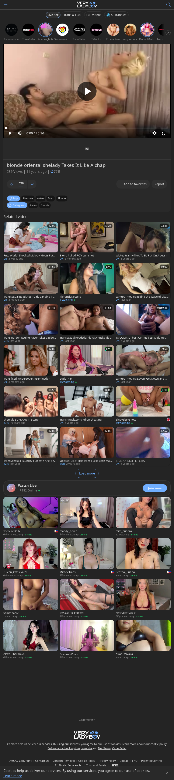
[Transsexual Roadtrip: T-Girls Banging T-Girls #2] (31, 282)
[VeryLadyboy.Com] (87, 4)
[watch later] (8, 227)
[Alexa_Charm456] (30, 640)
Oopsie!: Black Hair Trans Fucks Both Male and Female (86, 460)
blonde (62, 198)
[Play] (87, 91)
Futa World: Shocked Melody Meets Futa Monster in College (29, 255)
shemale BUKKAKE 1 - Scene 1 (22, 419)
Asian (33, 205)
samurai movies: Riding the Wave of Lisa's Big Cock (142, 296)
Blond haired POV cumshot (77, 255)
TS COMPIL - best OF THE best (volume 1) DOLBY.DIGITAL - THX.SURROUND (141, 337)
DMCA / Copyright (20, 761)
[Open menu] (5, 4)
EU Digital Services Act (69, 765)
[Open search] (168, 4)
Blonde (45, 205)
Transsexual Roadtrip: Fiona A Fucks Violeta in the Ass (86, 337)
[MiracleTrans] (87, 558)
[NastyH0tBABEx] (143, 599)
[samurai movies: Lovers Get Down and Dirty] (143, 364)
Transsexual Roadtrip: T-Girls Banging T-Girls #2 (30, 296)
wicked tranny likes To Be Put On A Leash (141, 255)
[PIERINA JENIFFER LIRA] (143, 446)
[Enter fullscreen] (164, 133)
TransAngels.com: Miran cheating (81, 419)
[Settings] (154, 133)
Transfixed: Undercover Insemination (27, 378)
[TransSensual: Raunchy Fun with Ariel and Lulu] (31, 446)
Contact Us (42, 761)
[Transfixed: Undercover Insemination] (31, 364)
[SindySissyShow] (143, 405)
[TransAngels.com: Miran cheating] (87, 405)
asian (40, 198)
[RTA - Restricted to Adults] (115, 765)
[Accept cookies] (167, 773)
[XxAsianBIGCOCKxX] (87, 599)
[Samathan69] (30, 599)
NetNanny (104, 748)
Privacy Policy (107, 761)
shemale (27, 198)
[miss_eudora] (143, 517)
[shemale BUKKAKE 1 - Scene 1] (31, 405)
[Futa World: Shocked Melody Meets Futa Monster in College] (31, 241)
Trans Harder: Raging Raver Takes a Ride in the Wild (29, 337)
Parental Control (151, 761)
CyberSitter (119, 748)
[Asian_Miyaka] (143, 640)
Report (159, 184)
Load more (87, 473)
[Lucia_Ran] (87, 364)
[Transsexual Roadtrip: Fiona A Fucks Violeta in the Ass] (87, 323)
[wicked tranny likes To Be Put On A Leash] (143, 241)
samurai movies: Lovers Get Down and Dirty (142, 378)
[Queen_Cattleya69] (30, 558)
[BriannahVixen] (87, 640)
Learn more (12, 775)
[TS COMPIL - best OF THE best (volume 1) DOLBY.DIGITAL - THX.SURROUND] (143, 323)
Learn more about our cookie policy (144, 744)
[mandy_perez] (87, 517)
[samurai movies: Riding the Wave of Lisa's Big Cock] (143, 282)
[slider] (87, 128)
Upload (124, 761)
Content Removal (64, 761)
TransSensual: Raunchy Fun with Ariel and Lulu (30, 460)
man (50, 198)
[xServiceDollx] (30, 517)
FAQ (135, 761)
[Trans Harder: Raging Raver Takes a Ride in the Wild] (31, 323)
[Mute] (19, 133)
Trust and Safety (96, 765)
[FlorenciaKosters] (87, 282)
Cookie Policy (86, 761)
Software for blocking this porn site (70, 748)
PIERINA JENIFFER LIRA (130, 460)
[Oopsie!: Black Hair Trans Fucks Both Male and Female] (87, 446)
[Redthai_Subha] (143, 558)
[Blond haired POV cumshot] (87, 241)
